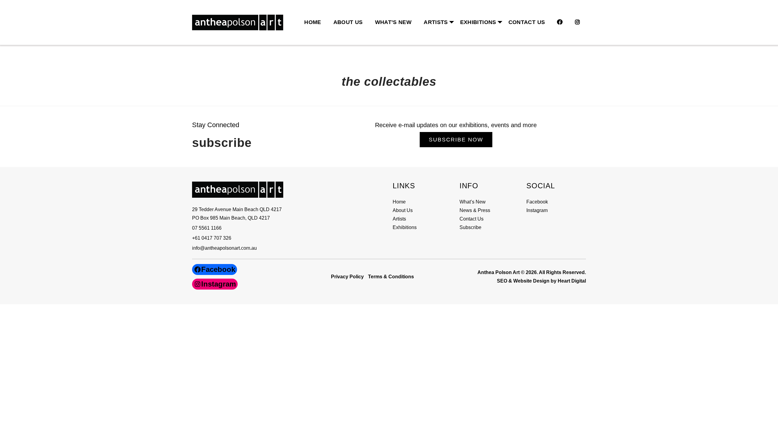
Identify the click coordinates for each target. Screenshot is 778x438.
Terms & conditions (391, 276)
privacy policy (347, 276)
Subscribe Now (456, 140)
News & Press (475, 210)
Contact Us (526, 22)
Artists (399, 218)
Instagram (537, 210)
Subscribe (470, 227)
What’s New (393, 22)
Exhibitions (478, 22)
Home (312, 22)
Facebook (537, 201)
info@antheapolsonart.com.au (224, 248)
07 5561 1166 (207, 228)
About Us (348, 22)
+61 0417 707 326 (211, 238)
